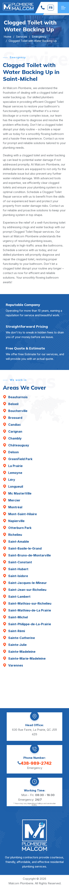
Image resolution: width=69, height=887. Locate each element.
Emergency (39, 36)
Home (7, 36)
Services (21, 36)
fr (51, 8)
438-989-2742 (36, 763)
